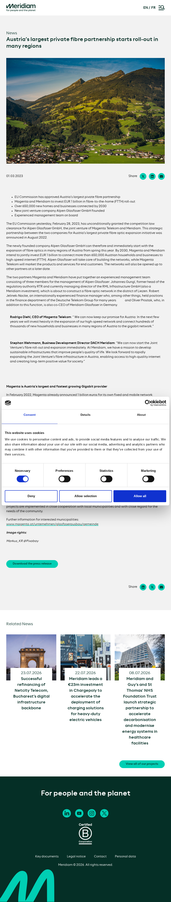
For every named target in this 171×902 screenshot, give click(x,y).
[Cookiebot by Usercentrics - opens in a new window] (148, 403)
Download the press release (32, 563)
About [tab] (141, 414)
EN (145, 7)
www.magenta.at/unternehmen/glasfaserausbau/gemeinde (52, 524)
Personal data (125, 856)
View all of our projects (142, 764)
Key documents (47, 856)
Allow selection (85, 496)
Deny (31, 496)
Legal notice (76, 856)
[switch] (64, 479)
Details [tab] (85, 414)
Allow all (140, 496)
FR (153, 7)
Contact (100, 856)
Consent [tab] (30, 414)
